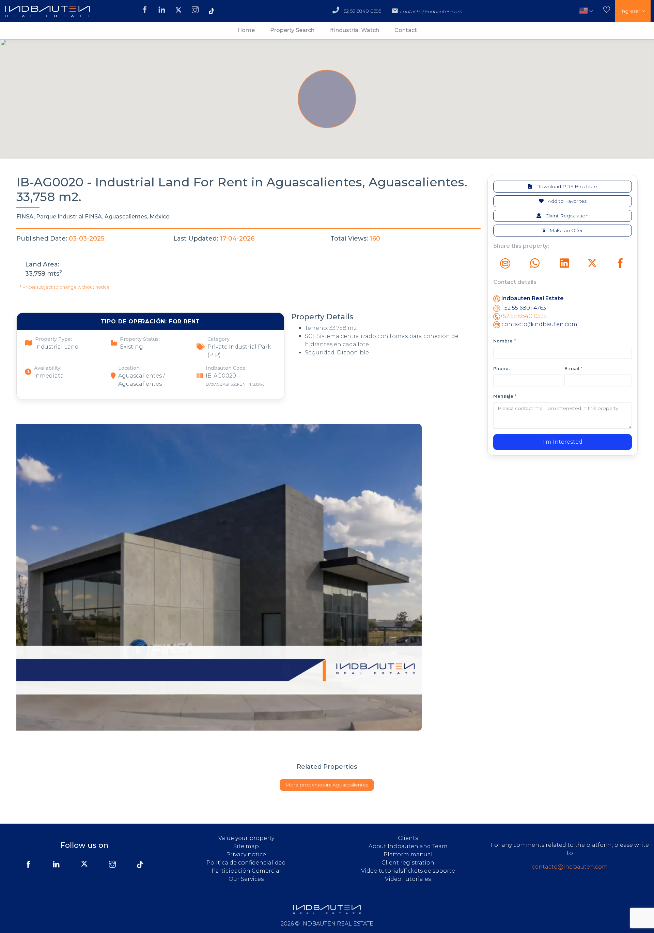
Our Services (246, 879)
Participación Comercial (246, 871)
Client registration (408, 862)
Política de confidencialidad (246, 862)
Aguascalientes (326, 785)
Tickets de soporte (429, 871)
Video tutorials (382, 871)
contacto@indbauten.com (538, 324)
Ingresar (630, 11)
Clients (408, 838)
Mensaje (504, 396)
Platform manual (408, 854)
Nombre (504, 340)
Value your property (246, 838)
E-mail (573, 368)
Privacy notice (246, 854)
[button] (586, 11)
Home (246, 30)
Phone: (501, 368)
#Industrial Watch (354, 30)
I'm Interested (562, 442)
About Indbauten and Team (408, 846)
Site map (246, 846)
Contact (405, 30)
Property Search (292, 30)
